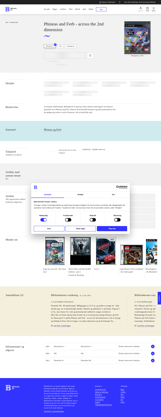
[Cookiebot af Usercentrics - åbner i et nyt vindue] (117, 187)
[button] (99, 346)
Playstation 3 (50, 46)
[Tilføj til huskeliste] (90, 55)
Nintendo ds (70, 46)
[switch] (68, 220)
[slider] (137, 39)
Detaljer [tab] (81, 194)
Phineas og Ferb (52, 129)
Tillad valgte (80, 229)
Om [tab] (113, 194)
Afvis (49, 229)
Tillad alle (112, 229)
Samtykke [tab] (47, 194)
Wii (60, 46)
